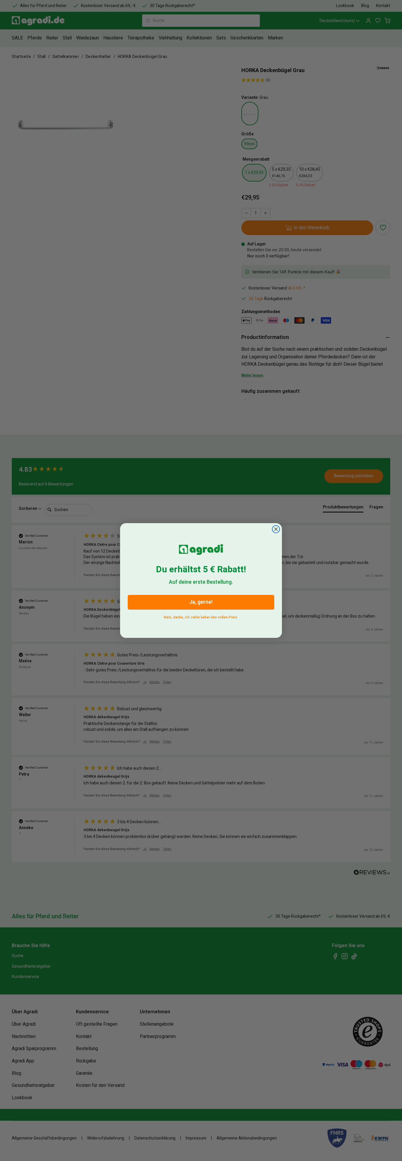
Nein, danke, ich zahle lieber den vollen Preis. (201, 616)
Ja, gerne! (201, 602)
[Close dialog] (276, 529)
